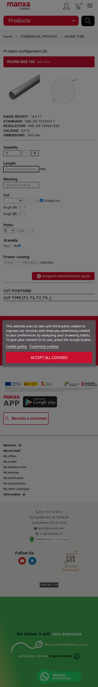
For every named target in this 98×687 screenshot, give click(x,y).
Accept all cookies (49, 357)
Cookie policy (16, 346)
